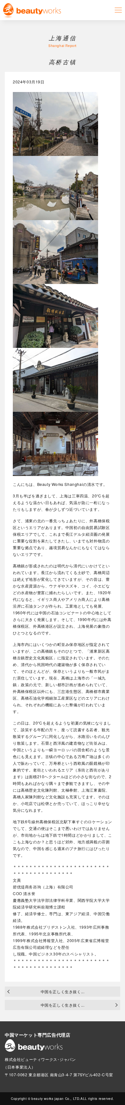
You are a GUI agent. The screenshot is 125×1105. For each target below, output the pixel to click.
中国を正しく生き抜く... (63, 991)
